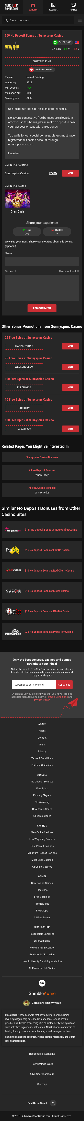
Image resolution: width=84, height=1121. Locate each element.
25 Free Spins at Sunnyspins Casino (28, 338)
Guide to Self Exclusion (42, 954)
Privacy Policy (42, 700)
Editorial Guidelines (42, 765)
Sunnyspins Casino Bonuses (42, 457)
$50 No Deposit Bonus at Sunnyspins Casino (34, 35)
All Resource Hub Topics (42, 968)
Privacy (42, 751)
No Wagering (42, 802)
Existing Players (42, 795)
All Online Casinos (42, 866)
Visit (70, 173)
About (42, 730)
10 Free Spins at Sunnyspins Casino (28, 399)
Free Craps (42, 910)
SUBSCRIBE (64, 684)
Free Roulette (42, 903)
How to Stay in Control (42, 947)
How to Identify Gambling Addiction (42, 961)
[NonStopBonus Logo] (11, 7)
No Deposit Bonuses (42, 781)
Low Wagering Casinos (42, 839)
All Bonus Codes (42, 816)
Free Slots (42, 890)
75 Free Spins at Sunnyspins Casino (28, 358)
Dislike (59, 232)
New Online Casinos (42, 832)
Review (53, 173)
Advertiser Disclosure (42, 1073)
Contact (42, 737)
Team (42, 744)
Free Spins (42, 788)
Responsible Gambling (42, 934)
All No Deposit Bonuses (42, 472)
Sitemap (42, 1084)
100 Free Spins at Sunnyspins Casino (29, 379)
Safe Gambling (42, 940)
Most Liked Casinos (42, 859)
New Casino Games (42, 883)
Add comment (42, 308)
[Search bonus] (6, 20)
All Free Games (42, 917)
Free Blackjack (42, 897)
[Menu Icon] (79, 20)
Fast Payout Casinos (42, 846)
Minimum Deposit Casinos (42, 853)
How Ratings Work (42, 1063)
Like (28, 232)
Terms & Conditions (57, 696)
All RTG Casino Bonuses (42, 490)
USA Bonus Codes (42, 809)
